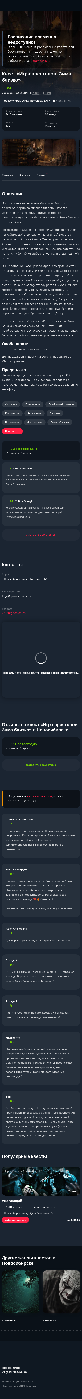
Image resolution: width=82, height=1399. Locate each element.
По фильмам (12, 422)
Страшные (11, 404)
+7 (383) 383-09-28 (59, 100)
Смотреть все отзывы (41, 534)
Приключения (32, 404)
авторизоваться (39, 796)
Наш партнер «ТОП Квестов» (19, 1386)
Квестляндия (41, 92)
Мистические (12, 413)
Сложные (55, 413)
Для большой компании (61, 404)
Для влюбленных (60, 422)
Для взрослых (34, 422)
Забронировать (15, 1219)
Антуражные (34, 413)
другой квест (43, 61)
